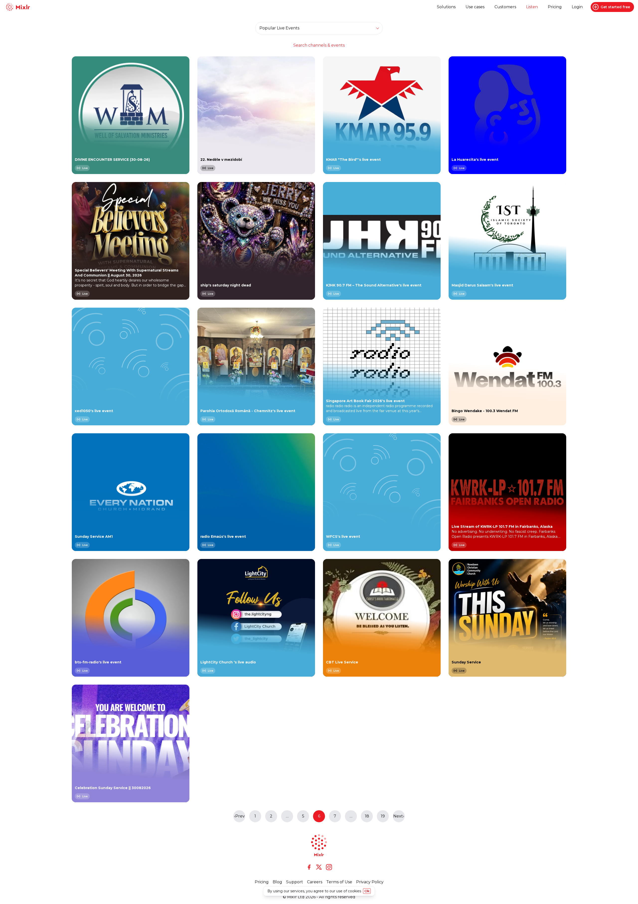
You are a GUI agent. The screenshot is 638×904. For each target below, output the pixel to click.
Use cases (475, 6)
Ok (367, 891)
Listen (532, 6)
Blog (277, 882)
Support (294, 882)
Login (577, 6)
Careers (314, 882)
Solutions (446, 6)
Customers (505, 6)
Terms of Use (339, 882)
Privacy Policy (370, 882)
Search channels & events (319, 45)
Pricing (555, 6)
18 (367, 816)
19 (383, 816)
